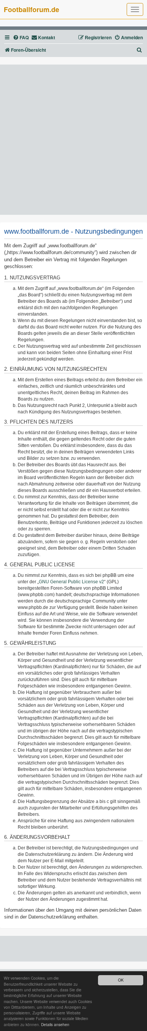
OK (121, 980)
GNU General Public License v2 (71, 581)
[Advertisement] (73, 139)
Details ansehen (55, 1024)
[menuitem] (21, 37)
